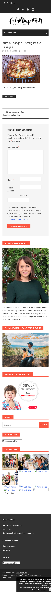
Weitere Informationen (39, 590)
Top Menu (11, 3)
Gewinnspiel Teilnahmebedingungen (18, 533)
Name (10, 180)
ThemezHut (6, 577)
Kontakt (6, 550)
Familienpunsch (21, 572)
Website (23, 195)
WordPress (22, 575)
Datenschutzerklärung (18, 219)
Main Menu (11, 32)
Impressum (7, 529)
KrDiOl (23, 51)
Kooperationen (8, 546)
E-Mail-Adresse (11, 189)
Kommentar (13, 147)
